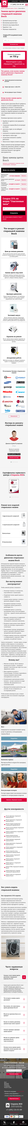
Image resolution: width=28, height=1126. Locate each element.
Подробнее (14, 738)
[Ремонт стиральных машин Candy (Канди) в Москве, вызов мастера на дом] (20, 392)
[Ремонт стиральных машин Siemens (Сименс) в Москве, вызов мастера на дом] (20, 387)
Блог (2, 727)
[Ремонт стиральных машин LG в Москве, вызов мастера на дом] (20, 401)
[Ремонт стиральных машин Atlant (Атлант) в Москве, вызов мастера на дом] (20, 411)
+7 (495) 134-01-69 (17, 4)
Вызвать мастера (14, 457)
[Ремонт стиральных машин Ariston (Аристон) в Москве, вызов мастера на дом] (7, 401)
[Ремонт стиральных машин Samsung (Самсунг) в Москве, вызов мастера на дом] (7, 382)
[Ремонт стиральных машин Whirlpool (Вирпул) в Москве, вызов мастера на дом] (7, 406)
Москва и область (23, 1)
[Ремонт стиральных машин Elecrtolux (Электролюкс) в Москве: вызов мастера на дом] (7, 396)
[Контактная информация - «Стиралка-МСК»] (14, 749)
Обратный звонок (14, 1098)
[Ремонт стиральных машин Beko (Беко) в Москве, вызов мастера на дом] (7, 411)
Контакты (6, 1084)
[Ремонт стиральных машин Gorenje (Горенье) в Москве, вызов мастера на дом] (7, 387)
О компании (7, 1086)
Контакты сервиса (7, 759)
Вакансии (6, 1083)
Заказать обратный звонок (14, 799)
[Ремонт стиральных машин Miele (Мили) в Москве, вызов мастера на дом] (7, 392)
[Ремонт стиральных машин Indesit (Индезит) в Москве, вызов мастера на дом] (20, 377)
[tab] (14, 977)
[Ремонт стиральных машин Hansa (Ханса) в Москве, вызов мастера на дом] (20, 396)
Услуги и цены (7, 1087)
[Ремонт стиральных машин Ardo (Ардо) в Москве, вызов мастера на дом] (20, 406)
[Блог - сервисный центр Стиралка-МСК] (14, 716)
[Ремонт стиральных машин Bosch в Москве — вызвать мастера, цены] (7, 377)
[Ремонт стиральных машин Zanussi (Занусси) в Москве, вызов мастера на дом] (20, 382)
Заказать (23, 175)
